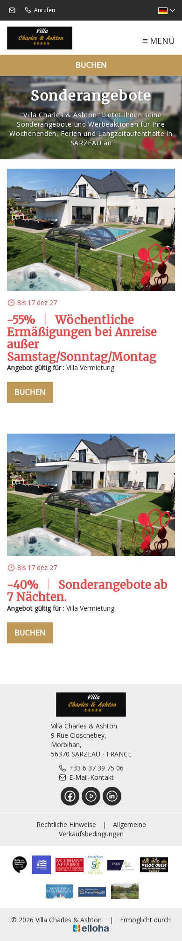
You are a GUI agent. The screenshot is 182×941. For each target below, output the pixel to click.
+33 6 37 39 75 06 (96, 767)
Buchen (91, 65)
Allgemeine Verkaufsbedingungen (102, 829)
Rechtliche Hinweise (66, 824)
